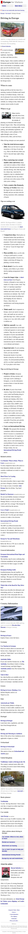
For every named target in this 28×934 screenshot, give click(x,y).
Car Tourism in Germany (8, 646)
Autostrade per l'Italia (7, 703)
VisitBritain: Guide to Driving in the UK (13, 762)
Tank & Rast (5, 675)
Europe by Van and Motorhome (10, 539)
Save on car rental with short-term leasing (13, 10)
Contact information (14, 914)
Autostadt (20, 791)
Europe (2, 13)
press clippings (12, 901)
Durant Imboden (6, 46)
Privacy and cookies (14, 920)
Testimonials (14, 918)
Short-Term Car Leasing (8, 476)
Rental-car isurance (8, 842)
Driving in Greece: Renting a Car (11, 690)
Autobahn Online (6, 659)
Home (4, 6)
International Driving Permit (12, 450)
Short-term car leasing (9, 845)
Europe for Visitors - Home (14, 910)
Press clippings (14, 916)
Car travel (8, 13)
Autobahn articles (6, 669)
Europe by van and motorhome (12, 858)
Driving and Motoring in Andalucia (11, 733)
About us (14, 912)
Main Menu (18, 6)
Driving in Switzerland (7, 746)
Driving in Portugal (6, 721)
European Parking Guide (8, 570)
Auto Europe (4, 816)
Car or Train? (5, 510)
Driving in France (6, 635)
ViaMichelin (4, 801)
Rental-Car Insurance (7, 494)
